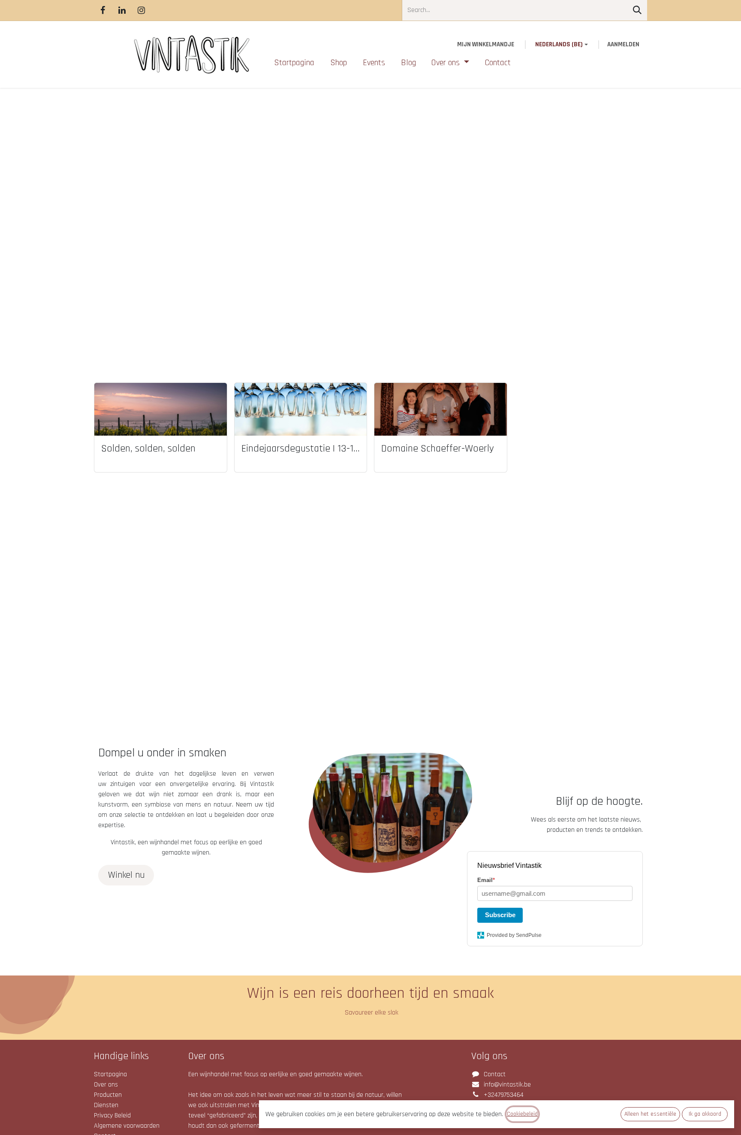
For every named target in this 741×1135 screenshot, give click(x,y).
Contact (495, 1074)
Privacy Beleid (112, 1115)
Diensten (106, 1105)
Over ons (106, 1084)
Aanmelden (623, 44)
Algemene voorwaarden (127, 1125)
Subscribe (500, 914)
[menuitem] (294, 62)
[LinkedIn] (121, 10)
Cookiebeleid (522, 1114)
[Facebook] (102, 10)
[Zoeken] (637, 10)
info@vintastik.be (507, 1084)
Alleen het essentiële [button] (650, 1114)
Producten (108, 1094)
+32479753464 (504, 1094)
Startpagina (110, 1074)
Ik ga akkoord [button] (705, 1114)
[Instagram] (141, 10)
